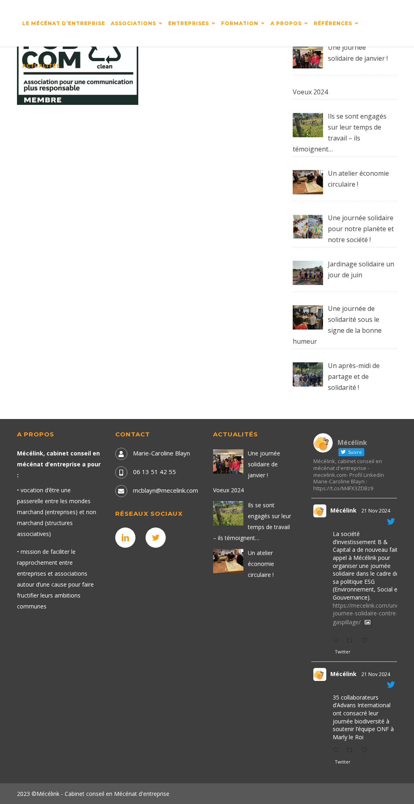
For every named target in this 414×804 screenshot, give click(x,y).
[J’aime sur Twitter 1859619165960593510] (366, 750)
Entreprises (188, 23)
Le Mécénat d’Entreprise (63, 23)
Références (333, 23)
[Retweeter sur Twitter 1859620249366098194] (351, 640)
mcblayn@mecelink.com (165, 490)
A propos (286, 23)
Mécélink (343, 510)
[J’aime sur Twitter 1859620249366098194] (366, 640)
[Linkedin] (127, 537)
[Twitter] (158, 537)
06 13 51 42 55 (154, 472)
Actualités (41, 66)
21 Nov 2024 (375, 510)
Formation (239, 23)
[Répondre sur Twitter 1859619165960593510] (337, 750)
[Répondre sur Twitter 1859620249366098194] (337, 640)
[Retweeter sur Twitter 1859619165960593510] (351, 750)
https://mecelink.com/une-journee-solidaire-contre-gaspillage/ (367, 614)
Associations (133, 23)
